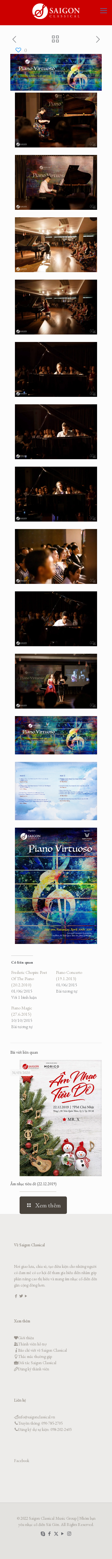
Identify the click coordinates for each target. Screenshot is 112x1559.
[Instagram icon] (69, 1534)
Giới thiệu (26, 1337)
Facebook (21, 1460)
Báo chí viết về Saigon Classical (42, 1350)
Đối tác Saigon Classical (37, 1362)
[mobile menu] (103, 11)
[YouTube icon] (62, 1534)
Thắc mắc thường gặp (35, 1356)
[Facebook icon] (49, 1534)
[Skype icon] (43, 1534)
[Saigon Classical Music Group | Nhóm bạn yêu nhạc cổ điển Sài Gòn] (56, 11)
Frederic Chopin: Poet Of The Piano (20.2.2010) (29, 979)
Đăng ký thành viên (33, 1369)
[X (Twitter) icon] (56, 1534)
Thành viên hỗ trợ (32, 1344)
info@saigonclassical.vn (36, 1417)
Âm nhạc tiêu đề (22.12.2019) (33, 1183)
